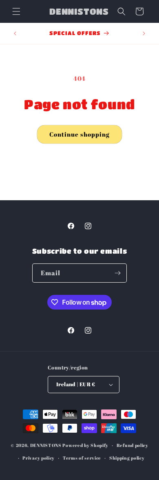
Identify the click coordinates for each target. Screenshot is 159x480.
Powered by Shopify (85, 445)
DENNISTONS (46, 445)
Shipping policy (127, 458)
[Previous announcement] (15, 33)
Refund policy (132, 445)
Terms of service (82, 458)
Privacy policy (38, 458)
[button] (16, 11)
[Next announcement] (144, 33)
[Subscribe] (117, 273)
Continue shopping (79, 134)
